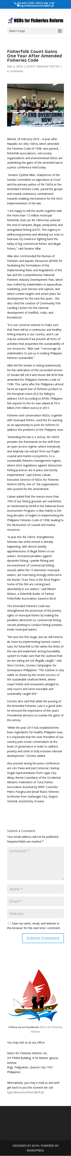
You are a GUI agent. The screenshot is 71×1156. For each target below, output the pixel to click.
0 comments (15, 71)
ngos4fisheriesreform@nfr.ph (25, 1092)
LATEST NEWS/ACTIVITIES (43, 66)
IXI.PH (35, 1145)
